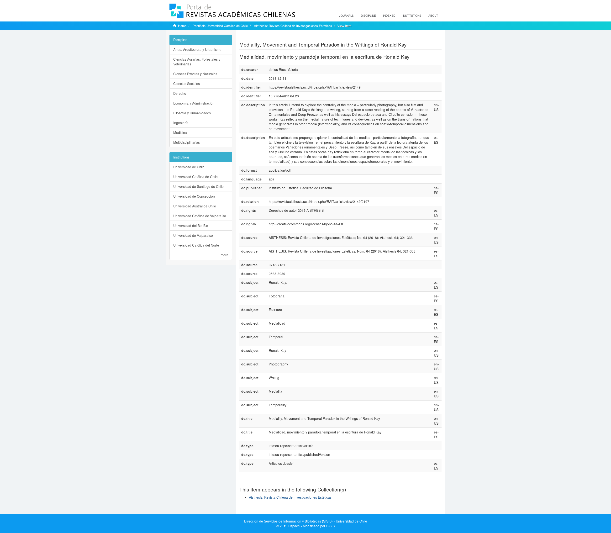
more (224, 255)
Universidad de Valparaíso (193, 235)
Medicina (180, 132)
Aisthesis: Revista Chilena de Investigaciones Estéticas (293, 25)
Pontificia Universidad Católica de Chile (220, 25)
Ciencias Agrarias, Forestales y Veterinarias (196, 61)
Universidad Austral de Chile (194, 206)
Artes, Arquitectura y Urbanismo (197, 49)
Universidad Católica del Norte (196, 245)
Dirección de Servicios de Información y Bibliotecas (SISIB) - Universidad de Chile (305, 521)
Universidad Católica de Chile (195, 176)
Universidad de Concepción (194, 196)
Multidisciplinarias (186, 142)
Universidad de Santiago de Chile (198, 186)
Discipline (368, 15)
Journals (346, 15)
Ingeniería (181, 122)
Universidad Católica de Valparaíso (199, 215)
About (433, 15)
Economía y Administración (193, 103)
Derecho (179, 93)
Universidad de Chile (189, 166)
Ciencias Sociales (186, 83)
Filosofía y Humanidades (192, 113)
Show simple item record (258, 37)
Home (182, 25)
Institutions (411, 15)
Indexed (389, 15)
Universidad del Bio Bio (190, 225)
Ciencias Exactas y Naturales (195, 73)
